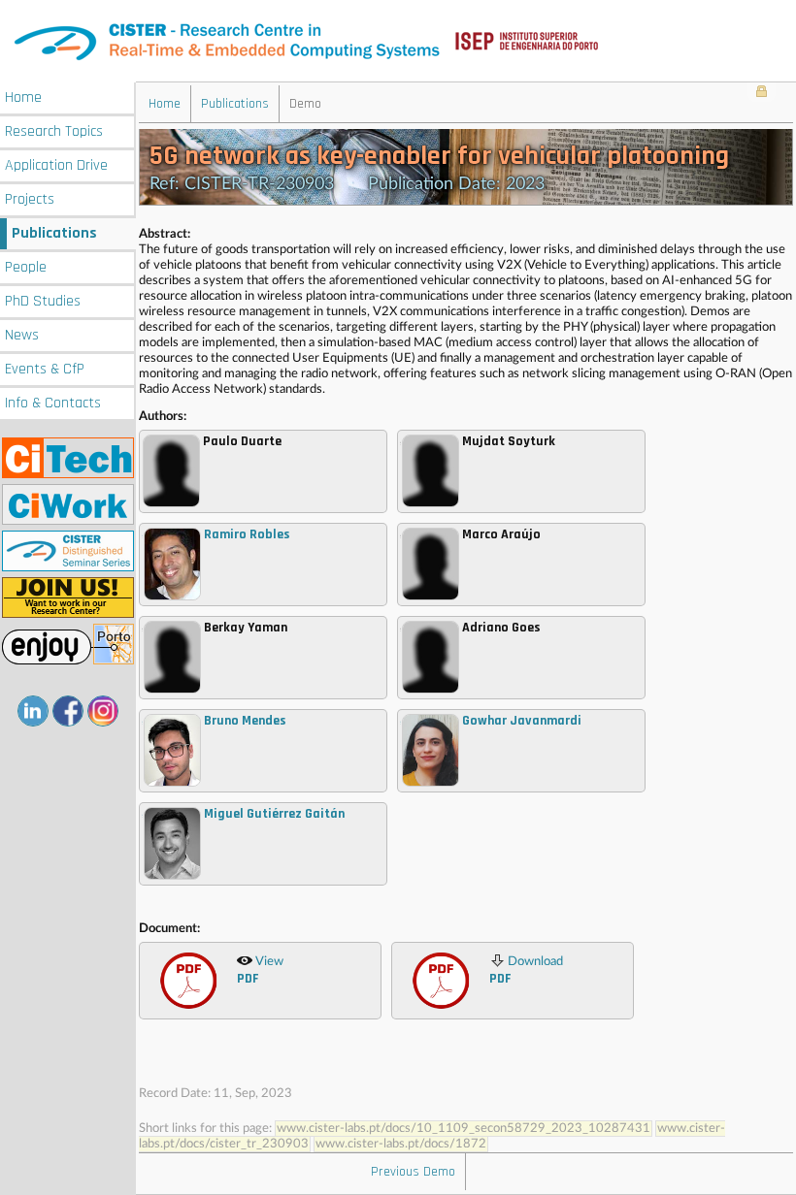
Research (54, 131)
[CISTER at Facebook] (67, 711)
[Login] (761, 93)
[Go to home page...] (398, 41)
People (26, 267)
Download (526, 971)
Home (23, 97)
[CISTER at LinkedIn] (33, 711)
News (22, 335)
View (260, 971)
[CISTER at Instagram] (102, 711)
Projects (29, 199)
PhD (43, 301)
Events (44, 369)
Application (56, 165)
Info (53, 403)
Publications (54, 233)
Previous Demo (413, 1171)
